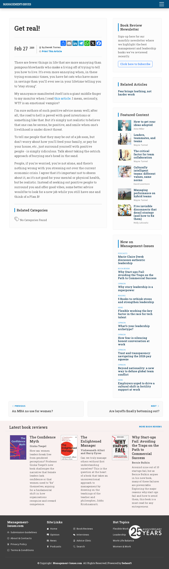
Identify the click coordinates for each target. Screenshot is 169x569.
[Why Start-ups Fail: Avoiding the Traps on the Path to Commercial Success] (122, 473)
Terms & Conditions (22, 550)
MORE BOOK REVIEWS (150, 426)
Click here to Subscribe (135, 64)
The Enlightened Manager (91, 441)
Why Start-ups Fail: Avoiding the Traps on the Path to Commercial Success (137, 275)
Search (81, 546)
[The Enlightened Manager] (71, 472)
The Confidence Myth (43, 439)
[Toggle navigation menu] (161, 4)
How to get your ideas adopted (144, 123)
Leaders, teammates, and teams (144, 138)
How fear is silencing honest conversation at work (134, 341)
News (53, 540)
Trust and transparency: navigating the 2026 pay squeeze (134, 356)
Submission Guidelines (24, 532)
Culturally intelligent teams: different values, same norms (144, 174)
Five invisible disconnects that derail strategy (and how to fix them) (145, 212)
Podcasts (55, 546)
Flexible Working (122, 528)
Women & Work (122, 546)
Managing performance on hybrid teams (144, 193)
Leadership (119, 534)
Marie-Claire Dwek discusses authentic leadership (131, 260)
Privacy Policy (19, 544)
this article (62, 98)
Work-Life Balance (123, 540)
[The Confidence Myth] (20, 472)
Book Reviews (85, 528)
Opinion (54, 534)
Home (53, 528)
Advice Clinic (84, 540)
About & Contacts (21, 538)
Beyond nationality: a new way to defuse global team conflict (136, 371)
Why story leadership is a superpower (135, 288)
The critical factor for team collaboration (144, 154)
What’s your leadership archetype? (134, 327)
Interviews (83, 534)
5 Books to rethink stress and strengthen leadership (136, 300)
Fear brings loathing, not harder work (135, 92)
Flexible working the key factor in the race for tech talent (135, 314)
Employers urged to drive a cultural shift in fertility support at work (136, 386)
